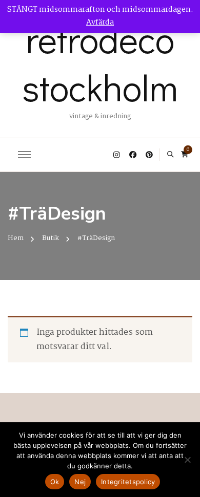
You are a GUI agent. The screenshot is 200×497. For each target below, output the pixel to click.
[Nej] (187, 460)
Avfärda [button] (100, 22)
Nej (80, 482)
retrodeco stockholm (100, 63)
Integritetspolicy (128, 482)
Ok (54, 482)
